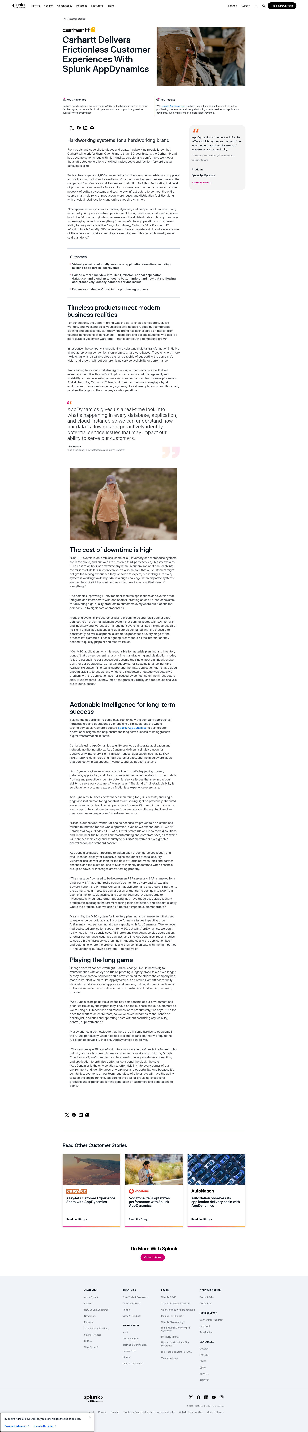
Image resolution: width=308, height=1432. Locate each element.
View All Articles (169, 1358)
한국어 (203, 1367)
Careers (88, 1303)
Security (48, 5)
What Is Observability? (173, 1322)
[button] (35, 5)
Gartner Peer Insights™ (211, 1319)
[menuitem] (35, 5)
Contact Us (205, 1303)
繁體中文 (204, 1379)
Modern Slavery (215, 1412)
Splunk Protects (92, 1334)
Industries (81, 5)
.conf (125, 1332)
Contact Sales (201, 182)
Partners (233, 5)
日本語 (203, 1361)
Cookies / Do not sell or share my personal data (149, 1412)
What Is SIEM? (168, 1297)
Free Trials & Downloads (136, 1297)
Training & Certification (135, 1344)
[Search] (264, 6)
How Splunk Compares (96, 1309)
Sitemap (115, 1412)
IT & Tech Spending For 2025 (176, 1351)
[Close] (90, 1417)
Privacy (102, 1412)
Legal (91, 1412)
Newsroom (90, 1316)
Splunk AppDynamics (173, 105)
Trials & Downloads (282, 5)
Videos (126, 1357)
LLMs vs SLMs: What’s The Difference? (175, 1344)
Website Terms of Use (190, 1412)
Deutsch (204, 1348)
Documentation (131, 1338)
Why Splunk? (91, 1347)
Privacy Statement (15, 1426)
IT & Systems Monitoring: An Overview (176, 1329)
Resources (97, 5)
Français (204, 1355)
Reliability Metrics (170, 1337)
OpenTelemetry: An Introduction (178, 1309)
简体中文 (204, 1373)
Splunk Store (129, 1351)
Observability (64, 5)
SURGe (88, 1341)
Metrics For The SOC (172, 1316)
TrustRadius (206, 1332)
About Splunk (91, 1297)
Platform (35, 5)
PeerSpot (205, 1326)
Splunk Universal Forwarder (175, 1303)
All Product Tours (132, 1303)
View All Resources (133, 1363)
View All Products (132, 1316)
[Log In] (256, 5)
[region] (47, 1422)
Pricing (126, 1309)
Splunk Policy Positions (96, 1328)
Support (245, 5)
